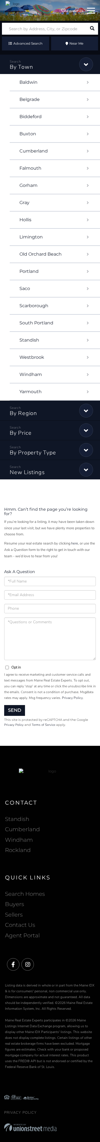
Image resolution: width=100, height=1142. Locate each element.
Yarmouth (30, 391)
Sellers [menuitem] (14, 914)
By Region (23, 413)
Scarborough (33, 305)
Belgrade (29, 99)
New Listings (27, 472)
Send (14, 710)
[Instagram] (28, 964)
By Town (21, 67)
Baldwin (28, 82)
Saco (24, 288)
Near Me (76, 43)
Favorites (74, 11)
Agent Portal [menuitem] (22, 935)
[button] (92, 29)
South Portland (36, 322)
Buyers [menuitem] (14, 904)
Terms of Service (43, 725)
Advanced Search (27, 43)
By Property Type (33, 452)
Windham (30, 374)
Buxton (27, 133)
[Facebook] (13, 964)
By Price (21, 433)
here (74, 543)
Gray (24, 202)
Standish (29, 340)
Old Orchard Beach (40, 254)
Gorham (28, 185)
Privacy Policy (72, 698)
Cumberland (33, 151)
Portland (29, 271)
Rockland (18, 850)
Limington (31, 237)
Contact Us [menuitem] (20, 925)
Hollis (25, 219)
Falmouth (30, 168)
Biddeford (30, 116)
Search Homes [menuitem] (25, 894)
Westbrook (31, 357)
